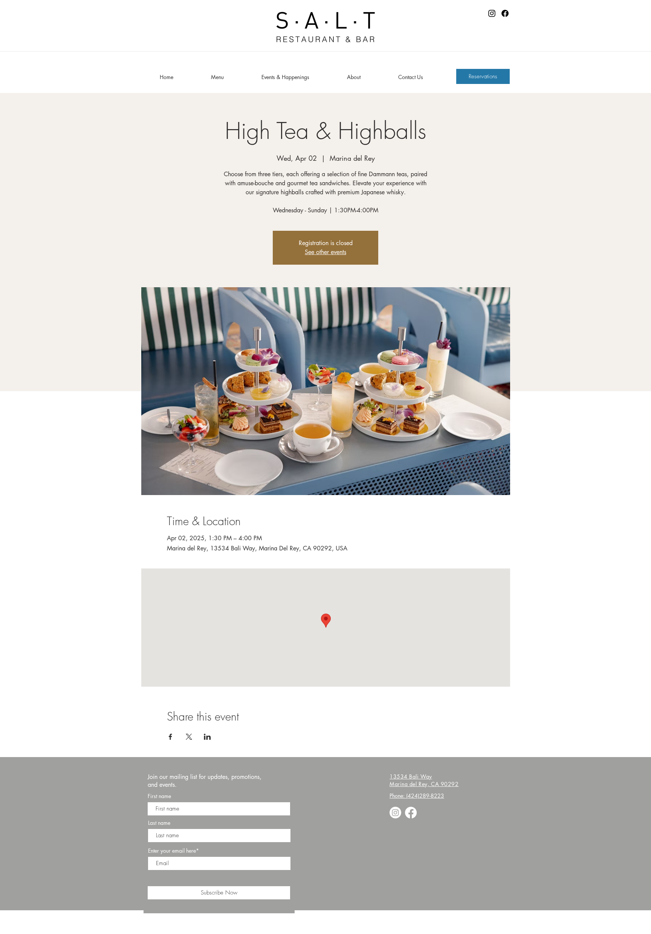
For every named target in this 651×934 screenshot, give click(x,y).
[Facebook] (505, 13)
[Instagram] (492, 13)
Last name (159, 823)
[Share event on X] (189, 737)
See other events (325, 252)
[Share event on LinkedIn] (207, 737)
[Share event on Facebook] (170, 737)
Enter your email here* (173, 850)
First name (159, 796)
